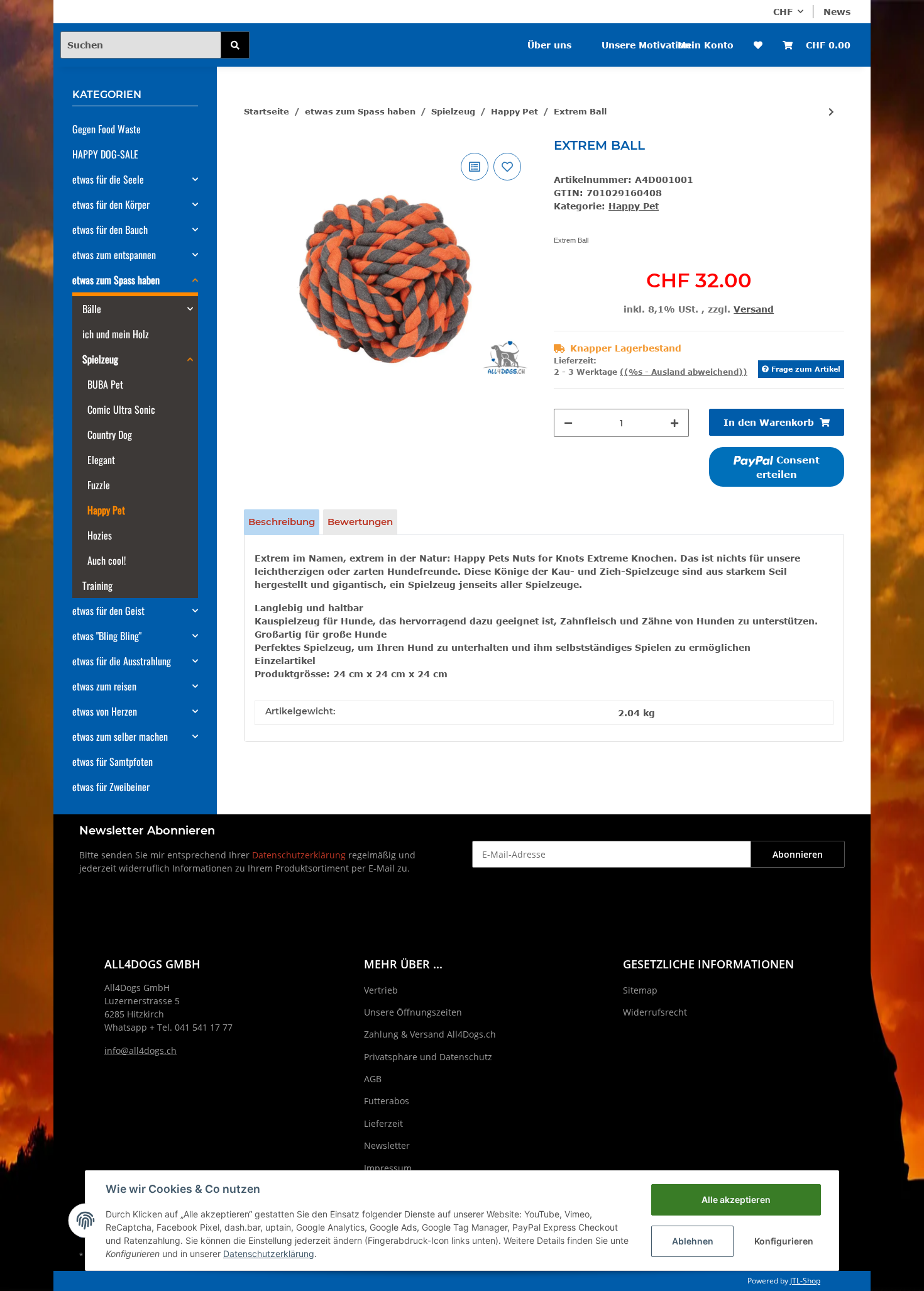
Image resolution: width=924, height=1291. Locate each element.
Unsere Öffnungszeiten (413, 1012)
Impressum (388, 1168)
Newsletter (387, 1145)
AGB (373, 1079)
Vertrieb (381, 990)
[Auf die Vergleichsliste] (474, 166)
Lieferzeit (383, 1123)
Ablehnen (692, 1241)
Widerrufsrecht (655, 1012)
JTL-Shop (805, 1280)
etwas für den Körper (111, 204)
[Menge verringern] (568, 422)
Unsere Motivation (646, 45)
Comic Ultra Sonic (121, 409)
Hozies (99, 535)
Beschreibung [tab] (281, 522)
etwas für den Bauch (110, 229)
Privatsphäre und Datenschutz (428, 1057)
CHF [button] (783, 11)
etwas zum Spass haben (116, 279)
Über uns (549, 45)
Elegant (101, 459)
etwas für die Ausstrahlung (121, 660)
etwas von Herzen (104, 711)
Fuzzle (98, 484)
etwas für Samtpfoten (112, 761)
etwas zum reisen (104, 686)
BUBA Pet (105, 384)
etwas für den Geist (108, 610)
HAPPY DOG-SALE (105, 154)
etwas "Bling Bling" (106, 635)
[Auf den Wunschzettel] (507, 166)
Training (97, 585)
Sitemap (640, 990)
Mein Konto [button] (706, 45)
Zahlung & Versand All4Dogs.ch (430, 1034)
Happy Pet (633, 206)
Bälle (91, 308)
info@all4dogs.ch (140, 1050)
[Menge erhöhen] (674, 422)
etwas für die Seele (108, 179)
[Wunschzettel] (758, 45)
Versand (754, 309)
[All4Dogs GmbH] (322, 36)
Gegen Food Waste (106, 128)
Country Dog (109, 434)
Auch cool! (106, 560)
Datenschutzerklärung (299, 855)
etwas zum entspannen (114, 254)
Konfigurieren (783, 1241)
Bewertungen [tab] (360, 522)
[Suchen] (235, 44)
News (836, 11)
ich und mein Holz (115, 333)
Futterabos (386, 1101)
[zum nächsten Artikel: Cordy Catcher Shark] (831, 111)
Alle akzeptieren (736, 1199)
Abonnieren (798, 854)
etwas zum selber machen (120, 736)
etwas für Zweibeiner (111, 786)
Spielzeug (100, 359)
